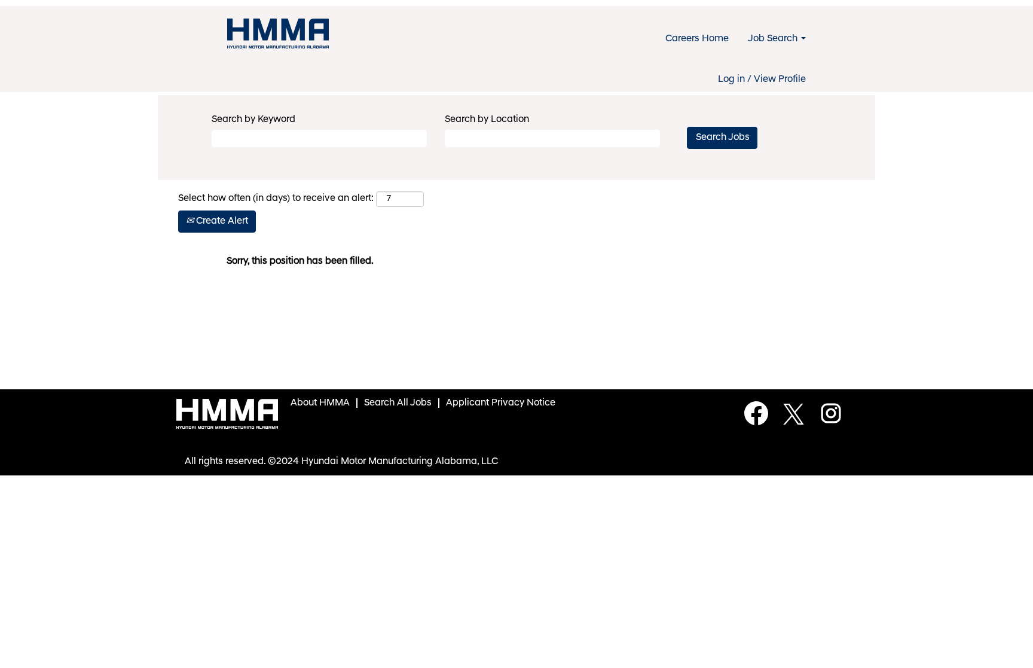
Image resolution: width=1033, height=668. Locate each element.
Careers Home (697, 39)
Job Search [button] (774, 39)
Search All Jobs (398, 403)
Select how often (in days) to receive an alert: (276, 198)
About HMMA (320, 403)
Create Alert (221, 221)
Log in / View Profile (762, 79)
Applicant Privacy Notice (500, 403)
